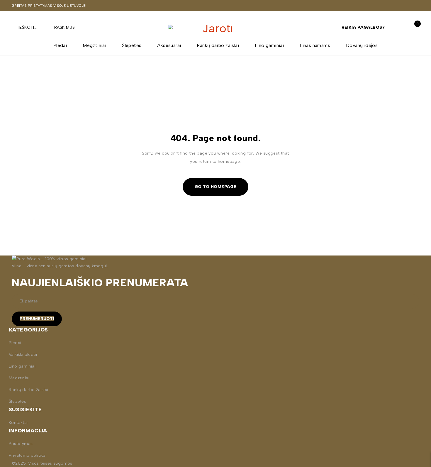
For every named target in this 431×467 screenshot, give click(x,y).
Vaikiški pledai (23, 354)
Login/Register (401, 27)
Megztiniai (19, 377)
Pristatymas (21, 443)
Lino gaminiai (22, 366)
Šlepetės (17, 401)
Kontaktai (18, 422)
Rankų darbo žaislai (28, 389)
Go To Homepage (216, 186)
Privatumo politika (27, 455)
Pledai (15, 342)
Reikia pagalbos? (363, 27)
